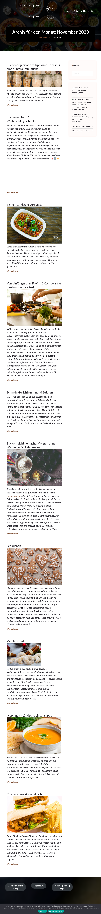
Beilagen (78, 11)
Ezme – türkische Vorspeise (24, 204)
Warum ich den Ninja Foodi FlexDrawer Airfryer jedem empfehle (80, 91)
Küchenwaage (14, 495)
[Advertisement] (34, 175)
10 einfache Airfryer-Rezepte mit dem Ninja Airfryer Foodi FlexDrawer (80, 118)
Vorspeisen (34, 5)
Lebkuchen (14, 546)
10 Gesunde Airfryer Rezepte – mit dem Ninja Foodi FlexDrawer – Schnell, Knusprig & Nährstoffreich (81, 105)
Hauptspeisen (33, 16)
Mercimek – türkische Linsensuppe (29, 715)
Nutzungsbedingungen (62, 887)
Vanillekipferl (15, 641)
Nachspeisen (89, 11)
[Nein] (99, 909)
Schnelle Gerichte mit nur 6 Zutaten (30, 392)
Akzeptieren (42, 911)
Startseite (43, 37)
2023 (50, 37)
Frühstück (23, 5)
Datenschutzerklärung (15, 887)
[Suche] (90, 74)
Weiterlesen (12, 105)
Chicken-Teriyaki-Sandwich (24, 794)
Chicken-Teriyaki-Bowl (80, 131)
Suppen (68, 11)
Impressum (39, 885)
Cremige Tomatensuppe (81, 126)
